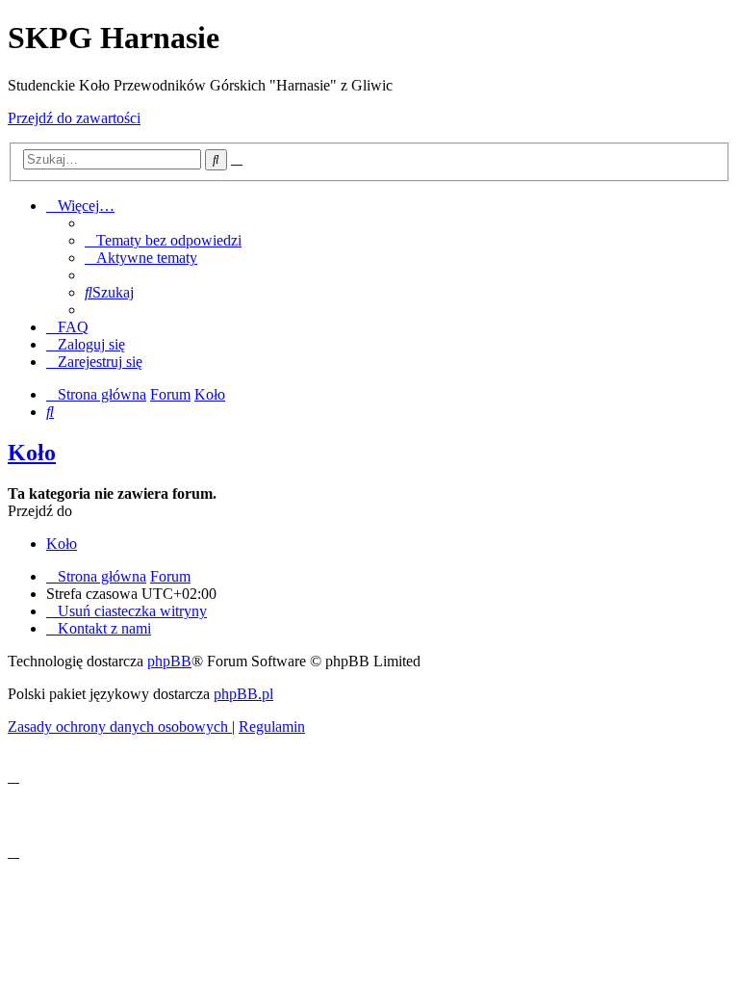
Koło (32, 452)
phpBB (169, 661)
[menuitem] (163, 240)
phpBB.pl (243, 694)
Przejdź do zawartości (74, 118)
